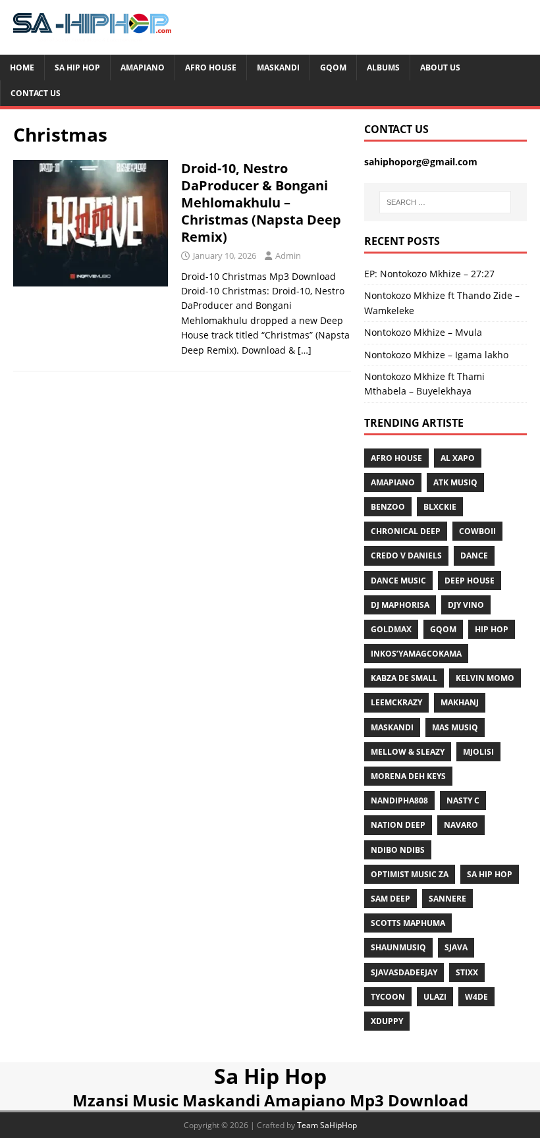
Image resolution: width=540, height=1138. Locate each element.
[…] (304, 350)
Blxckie (439, 506)
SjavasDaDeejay (404, 972)
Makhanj (460, 702)
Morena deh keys (408, 776)
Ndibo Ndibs (398, 849)
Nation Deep (398, 824)
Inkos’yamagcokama (416, 653)
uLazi (434, 996)
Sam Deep (390, 898)
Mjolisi (478, 751)
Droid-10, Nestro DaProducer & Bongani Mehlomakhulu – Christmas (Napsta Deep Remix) (261, 202)
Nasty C (462, 800)
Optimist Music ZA (409, 874)
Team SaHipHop (327, 1125)
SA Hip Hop (489, 874)
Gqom (333, 67)
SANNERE (447, 898)
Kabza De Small (404, 678)
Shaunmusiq (398, 947)
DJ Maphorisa (400, 604)
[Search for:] (445, 202)
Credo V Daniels (406, 555)
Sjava (456, 947)
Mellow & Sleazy (408, 751)
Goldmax (391, 629)
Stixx (467, 972)
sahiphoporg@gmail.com (420, 161)
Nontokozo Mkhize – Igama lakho (436, 354)
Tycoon (388, 996)
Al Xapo (458, 458)
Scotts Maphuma (408, 923)
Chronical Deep (406, 531)
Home (22, 67)
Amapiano (143, 67)
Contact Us (36, 93)
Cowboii (477, 531)
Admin (288, 255)
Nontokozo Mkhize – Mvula (423, 332)
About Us (440, 67)
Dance (474, 555)
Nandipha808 (399, 800)
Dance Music (398, 580)
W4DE (476, 996)
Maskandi (278, 67)
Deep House (470, 580)
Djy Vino (466, 604)
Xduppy (387, 1021)
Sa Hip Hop (77, 67)
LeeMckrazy (396, 702)
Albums (383, 67)
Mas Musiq (455, 727)
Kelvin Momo (485, 678)
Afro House (210, 67)
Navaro (461, 824)
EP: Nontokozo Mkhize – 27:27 (429, 273)
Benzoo (388, 506)
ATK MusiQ (455, 482)
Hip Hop (491, 629)
